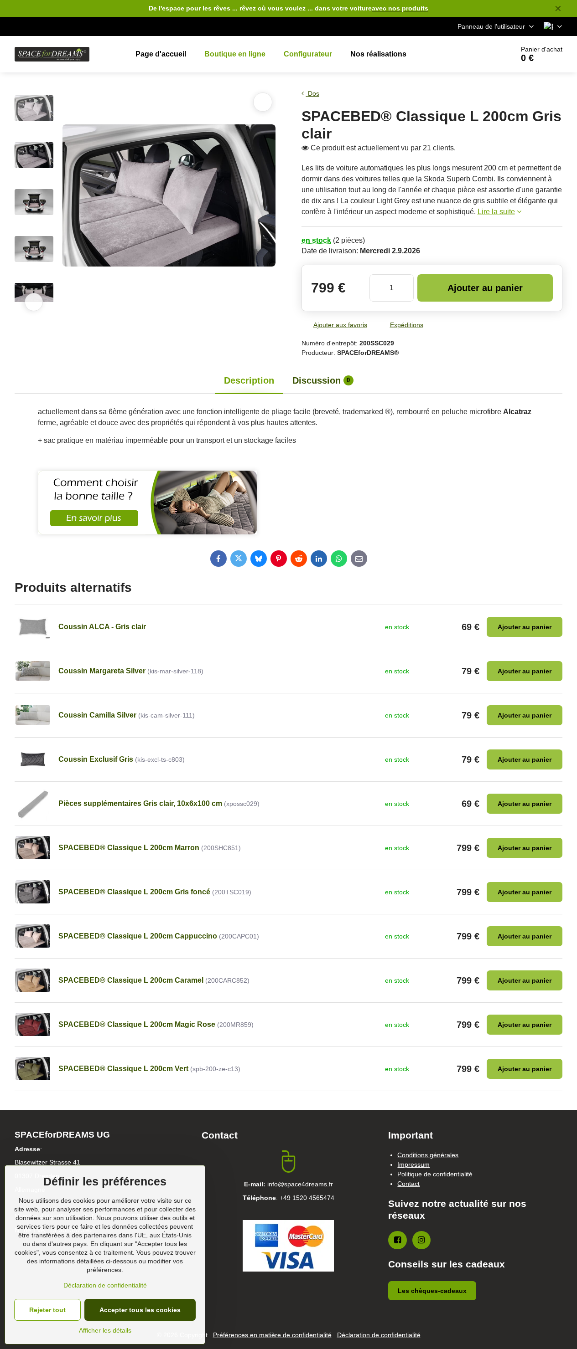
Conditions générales (427, 1155)
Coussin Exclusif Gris (95, 759)
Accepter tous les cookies (140, 1309)
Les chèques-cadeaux (432, 1290)
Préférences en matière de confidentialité (272, 1335)
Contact (408, 1183)
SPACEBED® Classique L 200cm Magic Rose (136, 1024)
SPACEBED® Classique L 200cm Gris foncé (134, 892)
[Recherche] (481, 54)
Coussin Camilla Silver (97, 715)
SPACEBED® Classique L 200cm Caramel (130, 980)
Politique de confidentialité (435, 1174)
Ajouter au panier (485, 288)
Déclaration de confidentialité (379, 1335)
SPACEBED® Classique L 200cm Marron (128, 847)
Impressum (413, 1164)
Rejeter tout (47, 1309)
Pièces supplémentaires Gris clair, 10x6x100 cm (140, 803)
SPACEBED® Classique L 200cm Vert (123, 1068)
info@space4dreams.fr (300, 1184)
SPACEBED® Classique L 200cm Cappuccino (137, 936)
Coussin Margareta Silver (102, 671)
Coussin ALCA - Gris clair (102, 627)
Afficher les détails (105, 1330)
